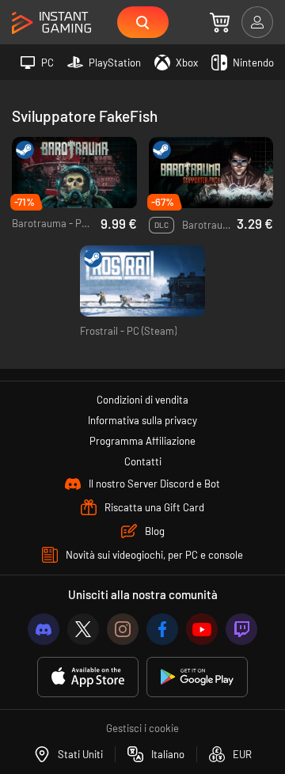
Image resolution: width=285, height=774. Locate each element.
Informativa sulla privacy (142, 420)
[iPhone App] (88, 677)
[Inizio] (51, 23)
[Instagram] (123, 629)
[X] (83, 629)
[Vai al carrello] (220, 22)
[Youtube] (202, 629)
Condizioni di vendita (142, 399)
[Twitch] (241, 629)
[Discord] (43, 629)
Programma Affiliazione (142, 440)
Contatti (143, 461)
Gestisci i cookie (142, 728)
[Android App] (197, 677)
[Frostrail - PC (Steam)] (142, 281)
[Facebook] (162, 629)
